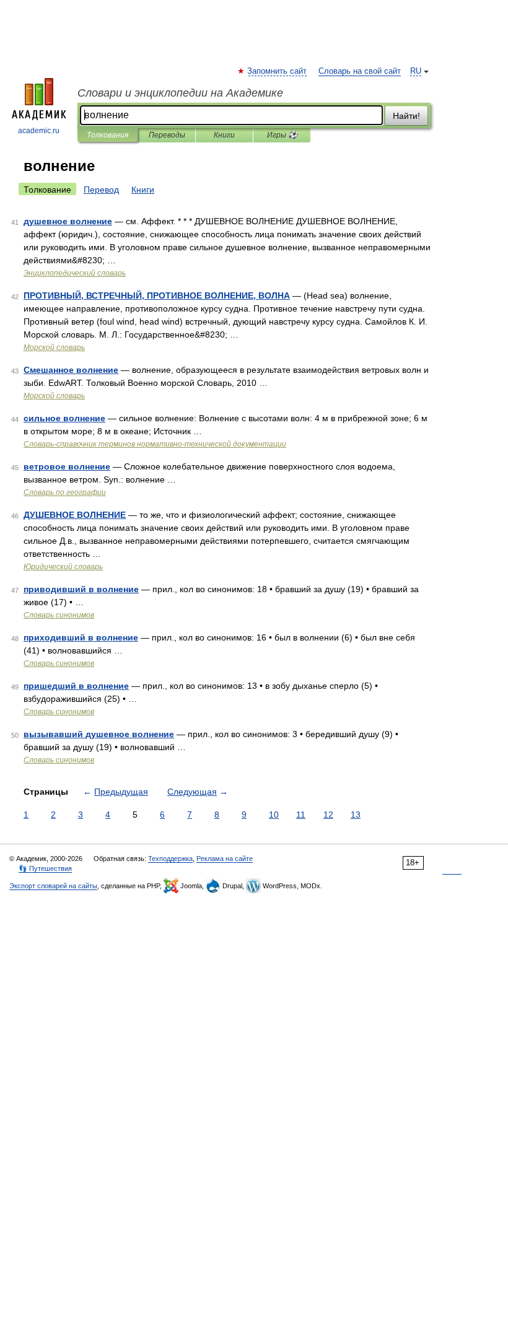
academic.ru (38, 130)
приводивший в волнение (81, 589)
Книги (224, 135)
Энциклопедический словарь (75, 273)
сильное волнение (64, 418)
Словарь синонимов (59, 615)
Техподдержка (170, 858)
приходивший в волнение (81, 637)
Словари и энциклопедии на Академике (180, 93)
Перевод (101, 190)
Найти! (406, 116)
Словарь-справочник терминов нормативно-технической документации (155, 444)
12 (328, 815)
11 (300, 815)
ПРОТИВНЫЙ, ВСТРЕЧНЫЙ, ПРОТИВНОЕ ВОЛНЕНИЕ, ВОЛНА (157, 295)
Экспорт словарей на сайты (53, 885)
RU (415, 71)
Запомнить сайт (277, 71)
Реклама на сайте (224, 858)
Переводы (167, 135)
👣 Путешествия (45, 868)
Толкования (107, 135)
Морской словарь (54, 347)
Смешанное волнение (71, 370)
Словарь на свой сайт (359, 71)
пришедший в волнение (76, 686)
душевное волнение (68, 221)
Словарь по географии (65, 492)
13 (356, 815)
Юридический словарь (63, 566)
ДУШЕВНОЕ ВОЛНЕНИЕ (75, 515)
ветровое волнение (67, 466)
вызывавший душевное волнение (99, 734)
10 (274, 815)
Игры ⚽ (282, 135)
